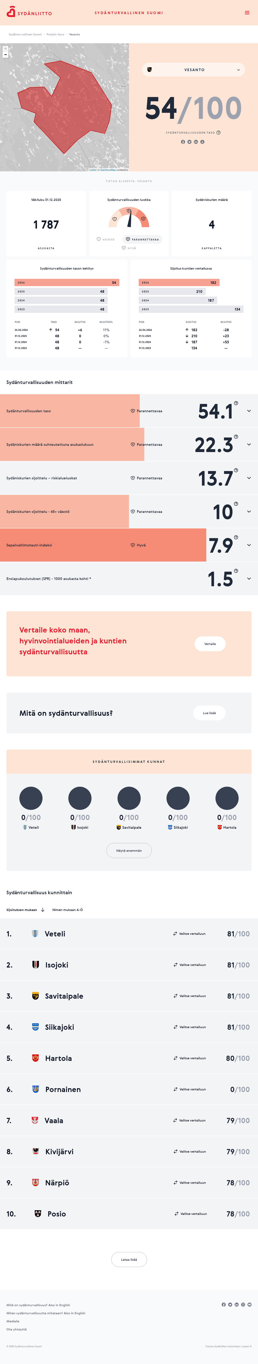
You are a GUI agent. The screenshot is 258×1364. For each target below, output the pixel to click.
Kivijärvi (59, 1151)
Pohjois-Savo (55, 34)
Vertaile (210, 644)
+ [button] (5, 48)
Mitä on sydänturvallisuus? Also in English (38, 1305)
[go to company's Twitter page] (230, 1305)
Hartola (58, 1058)
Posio (57, 1214)
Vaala (54, 1120)
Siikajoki (59, 1027)
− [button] (5, 54)
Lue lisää (209, 713)
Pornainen (63, 1089)
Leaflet (92, 169)
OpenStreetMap (108, 169)
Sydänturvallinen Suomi (129, 12)
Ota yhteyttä (16, 1329)
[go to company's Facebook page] (224, 1305)
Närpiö (57, 1182)
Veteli (55, 933)
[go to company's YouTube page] (250, 1305)
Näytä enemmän (129, 850)
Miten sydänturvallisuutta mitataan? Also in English (45, 1313)
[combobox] (193, 70)
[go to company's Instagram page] (243, 1305)
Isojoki (56, 965)
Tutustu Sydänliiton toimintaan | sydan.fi (228, 1346)
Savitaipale (64, 996)
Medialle (12, 1321)
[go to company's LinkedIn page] (237, 1305)
